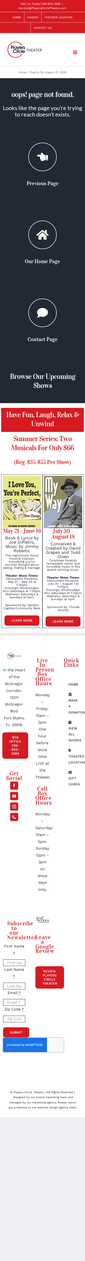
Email (14, 992)
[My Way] (63, 477)
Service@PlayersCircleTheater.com (42, 8)
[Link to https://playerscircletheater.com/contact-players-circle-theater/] (42, 313)
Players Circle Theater (28, 1092)
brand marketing (48, 1097)
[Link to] (42, 157)
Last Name (14, 973)
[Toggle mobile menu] (75, 52)
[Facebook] (14, 786)
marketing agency (44, 1102)
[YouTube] (14, 796)
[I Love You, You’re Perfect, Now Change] (22, 477)
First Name (14, 949)
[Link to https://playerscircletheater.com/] (42, 235)
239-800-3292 (51, 3)
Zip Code (14, 1009)
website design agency (53, 1107)
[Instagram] (14, 806)
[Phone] (14, 817)
